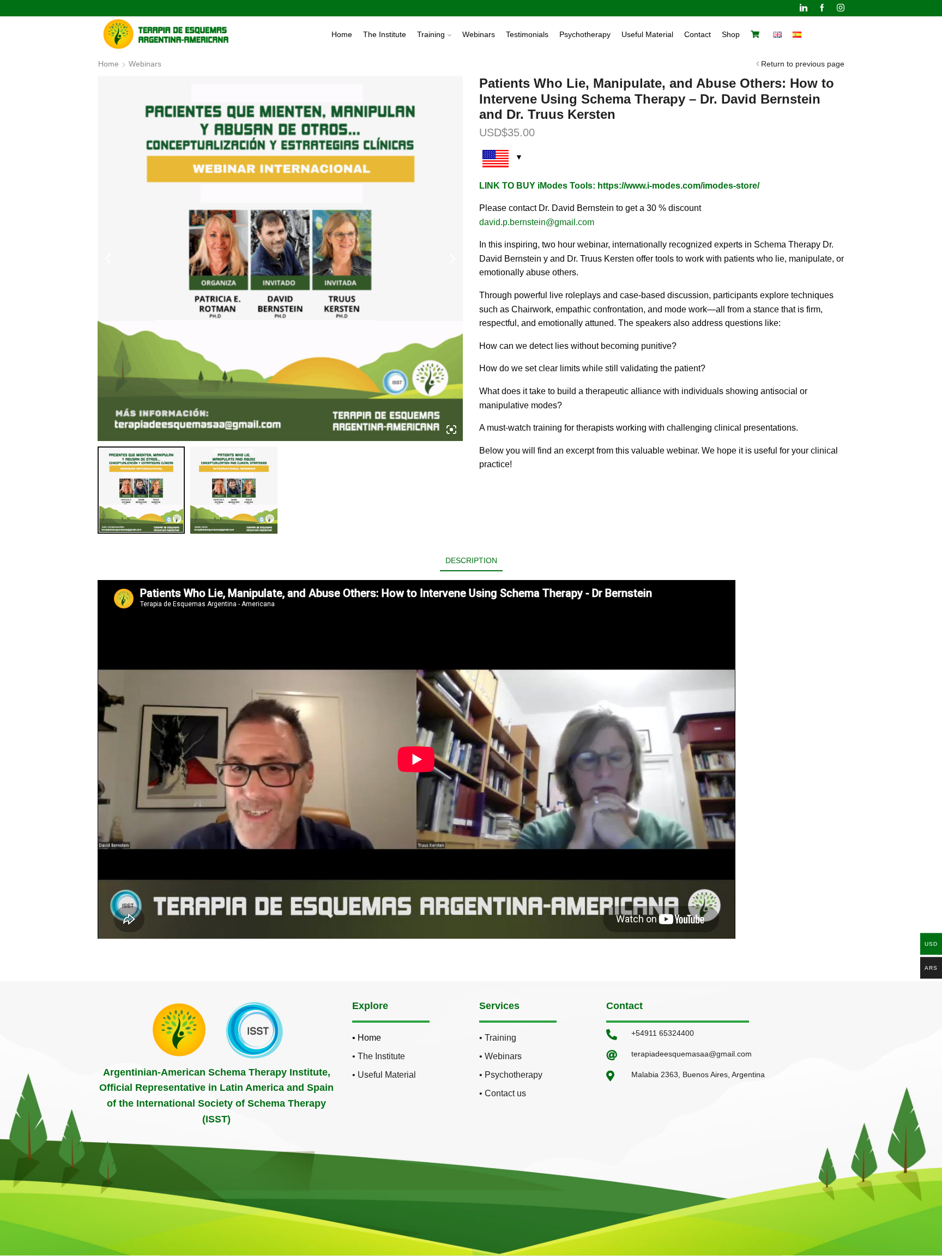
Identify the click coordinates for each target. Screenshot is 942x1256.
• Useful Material (384, 1074)
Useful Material (647, 34)
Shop (731, 34)
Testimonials (527, 34)
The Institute (384, 34)
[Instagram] (840, 8)
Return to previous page (802, 63)
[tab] (471, 560)
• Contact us (502, 1093)
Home (341, 34)
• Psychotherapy (510, 1074)
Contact (697, 34)
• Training (497, 1037)
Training (431, 34)
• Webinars (500, 1056)
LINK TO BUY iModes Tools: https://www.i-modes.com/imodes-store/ (619, 185)
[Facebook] (822, 8)
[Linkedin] (803, 8)
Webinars (478, 34)
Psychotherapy (585, 34)
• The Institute (378, 1056)
